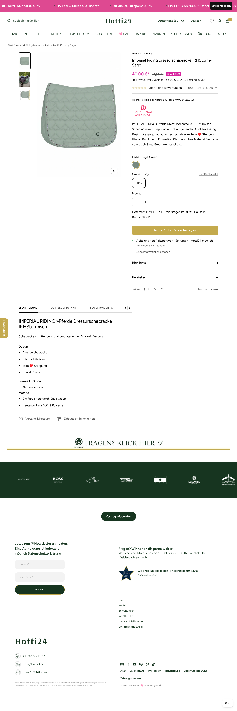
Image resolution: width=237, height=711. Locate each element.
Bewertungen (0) (101, 308)
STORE (222, 34)
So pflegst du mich (64, 308)
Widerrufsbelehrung (195, 670)
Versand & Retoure (37, 418)
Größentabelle (208, 174)
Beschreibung (28, 308)
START (14, 34)
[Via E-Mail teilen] (161, 289)
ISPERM (141, 34)
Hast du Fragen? (207, 289)
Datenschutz (136, 670)
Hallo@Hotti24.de (33, 664)
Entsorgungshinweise (131, 626)
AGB (123, 670)
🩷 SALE (124, 34)
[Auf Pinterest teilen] (149, 289)
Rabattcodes (125, 616)
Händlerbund (172, 670)
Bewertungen (126, 610)
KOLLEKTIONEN (181, 34)
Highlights (139, 262)
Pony (139, 182)
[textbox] (75, 324)
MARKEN (159, 34)
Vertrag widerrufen (118, 516)
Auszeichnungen (147, 575)
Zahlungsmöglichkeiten (79, 418)
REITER (56, 34)
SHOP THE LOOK (78, 34)
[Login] (219, 20)
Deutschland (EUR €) (171, 20)
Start (10, 45)
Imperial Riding (142, 53)
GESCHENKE (104, 34)
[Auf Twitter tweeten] (155, 289)
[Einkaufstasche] (228, 21)
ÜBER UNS (205, 34)
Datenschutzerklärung (44, 553)
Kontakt (123, 605)
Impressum (154, 670)
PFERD (40, 34)
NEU (28, 34)
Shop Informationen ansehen (153, 251)
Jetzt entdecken (221, 5)
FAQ (121, 600)
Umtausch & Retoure (130, 621)
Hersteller (138, 277)
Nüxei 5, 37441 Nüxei (35, 672)
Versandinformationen (82, 685)
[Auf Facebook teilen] (144, 289)
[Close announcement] (234, 6)
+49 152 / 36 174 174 (35, 656)
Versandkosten (47, 682)
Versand (158, 80)
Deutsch (196, 20)
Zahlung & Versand (131, 678)
